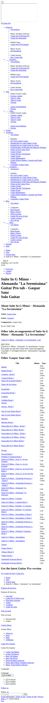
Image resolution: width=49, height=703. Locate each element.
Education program (13, 600)
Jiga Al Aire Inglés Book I (11, 411)
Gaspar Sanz (11, 314)
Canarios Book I (7, 378)
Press (8, 635)
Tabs (7, 92)
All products (15, 29)
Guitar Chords (15, 152)
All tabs (13, 102)
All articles (14, 203)
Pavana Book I (6, 454)
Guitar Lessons (16, 218)
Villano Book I (6, 556)
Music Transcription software (17, 665)
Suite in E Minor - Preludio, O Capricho (16, 506)
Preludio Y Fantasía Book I (11, 457)
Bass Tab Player (12, 658)
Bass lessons (15, 210)
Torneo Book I (6, 548)
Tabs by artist (15, 98)
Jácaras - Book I (7, 407)
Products (9, 27)
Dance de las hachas (9, 384)
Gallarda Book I (7, 400)
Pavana (4, 450)
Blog (7, 201)
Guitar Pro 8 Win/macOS (19, 36)
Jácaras (4, 403)
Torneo (4, 545)
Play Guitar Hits (16, 57)
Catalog (9, 271)
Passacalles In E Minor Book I (12, 441)
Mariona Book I (7, 422)
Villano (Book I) (7, 552)
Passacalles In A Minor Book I (12, 430)
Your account (6, 611)
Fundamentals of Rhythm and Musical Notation (28, 147)
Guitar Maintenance (17, 158)
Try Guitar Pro (6, 574)
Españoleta (5, 389)
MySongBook (15, 51)
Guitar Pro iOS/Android (19, 44)
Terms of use (21, 697)
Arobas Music (6, 625)
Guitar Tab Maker (12, 652)
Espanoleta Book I (8, 393)
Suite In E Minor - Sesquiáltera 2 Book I (16, 514)
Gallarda (4, 397)
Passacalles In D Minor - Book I (13, 433)
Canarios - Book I (8, 374)
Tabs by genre (15, 100)
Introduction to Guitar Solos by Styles (24, 145)
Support (9, 244)
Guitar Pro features (8, 644)
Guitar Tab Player (12, 654)
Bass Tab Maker (12, 656)
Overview (9, 269)
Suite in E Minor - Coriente (11, 499)
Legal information (8, 697)
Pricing (13, 109)
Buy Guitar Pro (18, 574)
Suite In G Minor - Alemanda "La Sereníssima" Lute (21, 340)
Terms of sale (32, 697)
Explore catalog (16, 96)
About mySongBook (18, 107)
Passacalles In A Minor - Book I (13, 426)
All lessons (14, 135)
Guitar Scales (15, 156)
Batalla (4, 367)
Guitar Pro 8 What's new (15, 598)
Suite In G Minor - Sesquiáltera (13, 537)
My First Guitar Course (19, 141)
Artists (8, 130)
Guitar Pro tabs (11, 607)
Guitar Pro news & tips (19, 216)
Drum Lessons (15, 214)
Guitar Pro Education (18, 38)
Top (2, 701)
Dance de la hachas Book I (11, 381)
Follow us (4, 688)
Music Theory (15, 212)
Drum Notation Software (15, 661)
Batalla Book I (6, 371)
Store (8, 246)
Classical (10, 318)
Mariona (4, 419)
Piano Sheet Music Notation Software (20, 663)
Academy (9, 132)
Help (7, 638)
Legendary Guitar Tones (19, 165)
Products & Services (8, 588)
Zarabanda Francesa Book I (11, 559)
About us (9, 633)
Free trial (9, 596)
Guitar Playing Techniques (20, 154)
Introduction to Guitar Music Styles (23, 143)
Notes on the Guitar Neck (20, 150)
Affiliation (9, 640)
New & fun (14, 220)
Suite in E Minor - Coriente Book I (14, 502)
